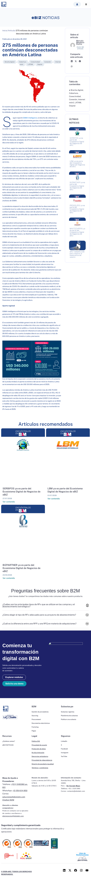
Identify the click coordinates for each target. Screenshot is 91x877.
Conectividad (35, 62)
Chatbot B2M (8, 800)
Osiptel (39, 64)
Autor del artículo (80, 47)
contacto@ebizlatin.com (76, 791)
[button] (77, 4)
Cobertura (22, 62)
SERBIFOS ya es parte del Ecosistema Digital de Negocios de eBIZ (21, 491)
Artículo (11, 30)
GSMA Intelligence (30, 118)
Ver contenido (9, 502)
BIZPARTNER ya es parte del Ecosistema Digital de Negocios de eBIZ (21, 568)
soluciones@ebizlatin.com (13, 797)
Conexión (47, 62)
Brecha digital (10, 62)
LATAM (30, 64)
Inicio (4, 30)
